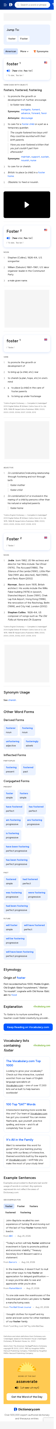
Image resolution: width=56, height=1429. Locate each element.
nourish (25, 160)
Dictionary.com (11, 5)
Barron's (13, 1262)
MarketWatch (15, 1288)
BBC (11, 1236)
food (14, 994)
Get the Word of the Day (26, 1396)
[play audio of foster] (8, 71)
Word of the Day (27, 1376)
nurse (33, 160)
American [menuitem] (10, 51)
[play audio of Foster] (8, 238)
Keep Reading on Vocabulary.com (28, 1027)
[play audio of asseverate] (16, 1388)
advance (25, 113)
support (35, 156)
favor (44, 113)
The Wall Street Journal (20, 1307)
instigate (26, 109)
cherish (12, 700)
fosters (9, 90)
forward (35, 113)
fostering (35, 90)
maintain (25, 156)
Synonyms (42, 51)
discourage (27, 118)
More (23, 51)
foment (36, 109)
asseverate (26, 1381)
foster (12, 38)
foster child (28, 124)
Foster (24, 38)
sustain (45, 156)
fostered (21, 90)
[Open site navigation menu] (5, 5)
